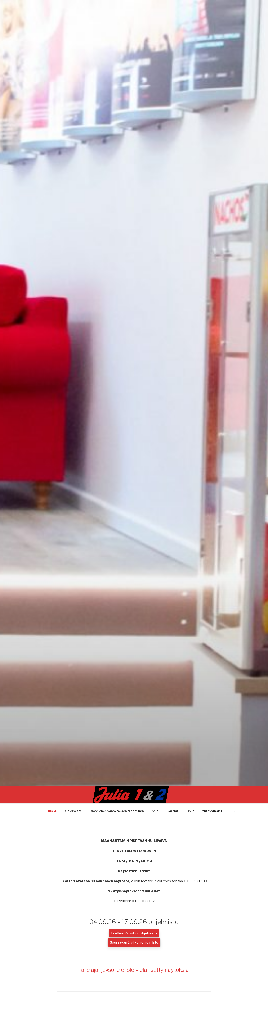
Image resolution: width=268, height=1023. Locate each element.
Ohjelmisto (73, 811)
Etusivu (51, 811)
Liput (190, 811)
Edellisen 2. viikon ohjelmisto (134, 933)
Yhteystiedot (212, 811)
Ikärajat (172, 811)
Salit (155, 811)
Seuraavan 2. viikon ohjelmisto (134, 943)
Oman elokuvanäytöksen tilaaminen (117, 811)
